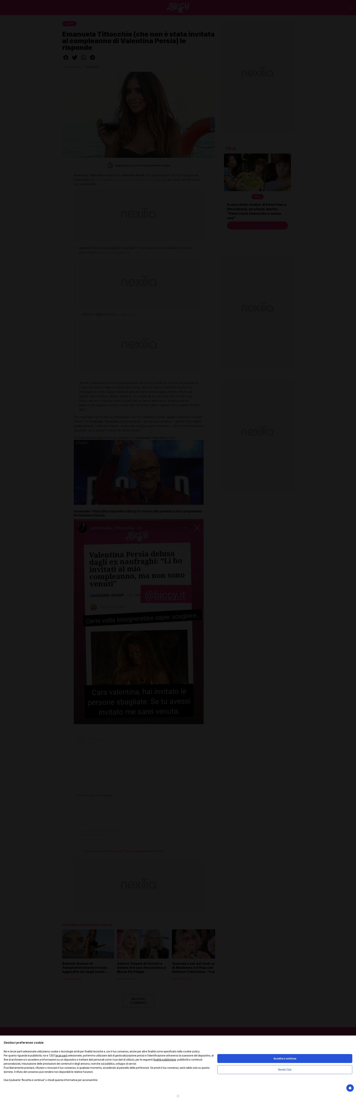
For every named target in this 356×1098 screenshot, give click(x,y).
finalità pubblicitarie (164, 1059)
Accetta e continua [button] (284, 1058)
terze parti (61, 1055)
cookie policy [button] (191, 1051)
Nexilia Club (284, 1069)
